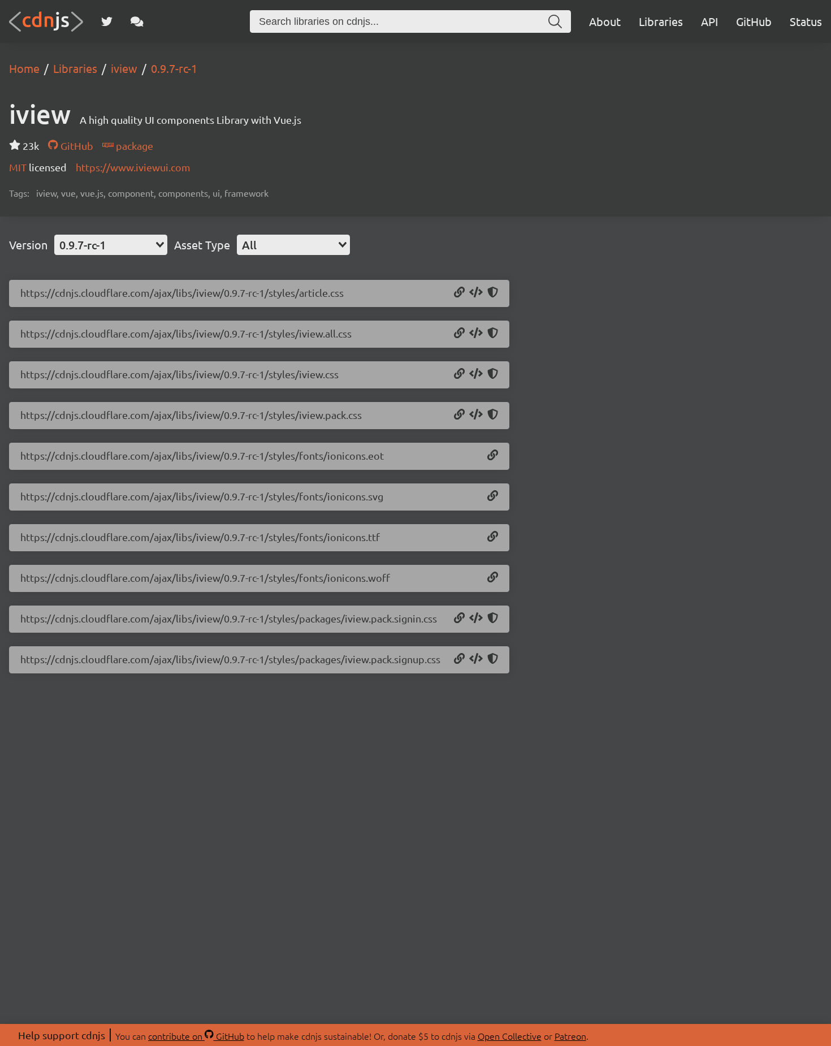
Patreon (570, 1036)
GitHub (754, 21)
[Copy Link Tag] (476, 293)
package (133, 146)
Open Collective (510, 1036)
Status (806, 21)
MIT (19, 167)
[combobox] (110, 245)
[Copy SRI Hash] (492, 293)
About (605, 21)
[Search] (555, 21)
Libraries (661, 21)
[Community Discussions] (137, 21)
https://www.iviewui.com (133, 167)
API (709, 21)
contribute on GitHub (196, 1036)
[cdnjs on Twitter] (106, 21)
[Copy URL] (459, 293)
